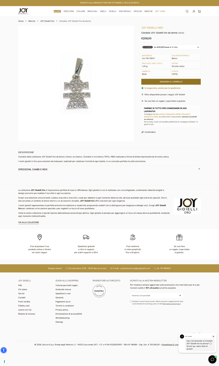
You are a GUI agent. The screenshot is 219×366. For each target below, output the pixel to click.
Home (21, 21)
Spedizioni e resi (63, 293)
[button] (57, 11)
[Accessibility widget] (4, 350)
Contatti (21, 297)
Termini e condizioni (65, 305)
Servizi (21, 293)
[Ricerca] (187, 11)
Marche (31, 21)
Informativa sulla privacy (171, 304)
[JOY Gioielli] (23, 11)
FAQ (20, 285)
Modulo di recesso (26, 314)
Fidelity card (23, 305)
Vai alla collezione (28, 222)
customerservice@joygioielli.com (135, 268)
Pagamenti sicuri (63, 301)
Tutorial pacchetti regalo (67, 285)
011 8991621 (165, 268)
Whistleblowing (62, 318)
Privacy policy (62, 310)
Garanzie (59, 297)
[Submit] (180, 295)
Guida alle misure (63, 289)
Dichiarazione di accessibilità (69, 314)
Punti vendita (24, 301)
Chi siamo (22, 289)
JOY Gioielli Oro (47, 21)
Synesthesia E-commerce (173, 344)
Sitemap (59, 322)
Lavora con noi (24, 310)
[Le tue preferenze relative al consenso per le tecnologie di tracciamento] (4, 361)
